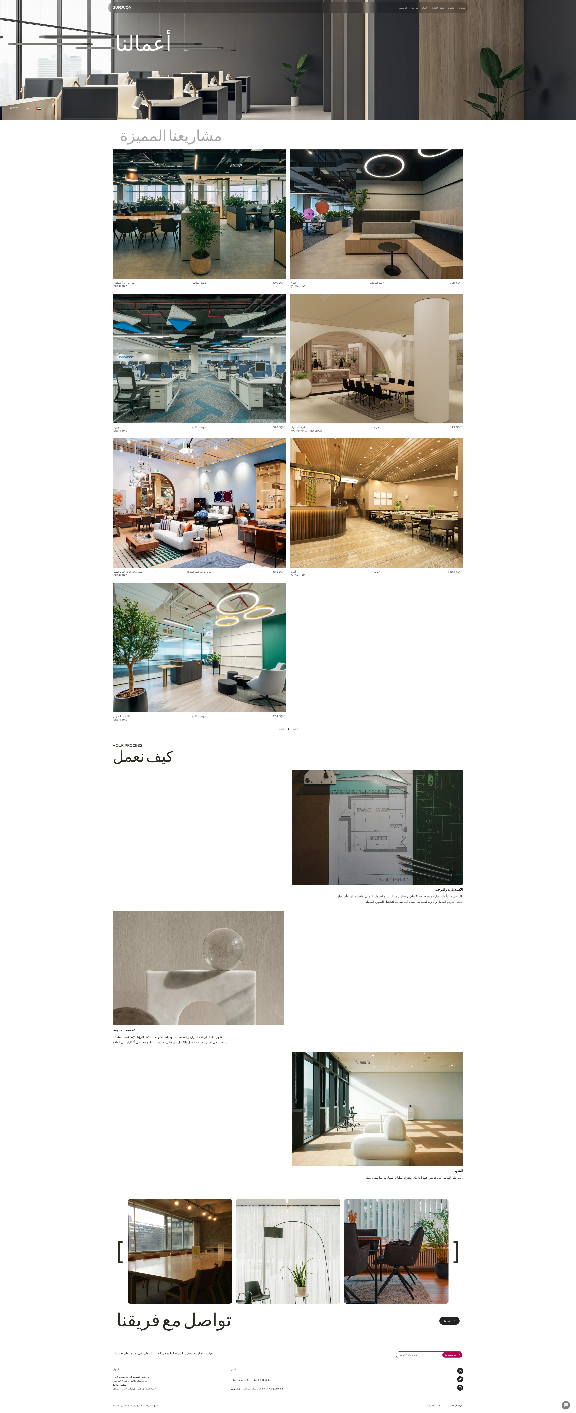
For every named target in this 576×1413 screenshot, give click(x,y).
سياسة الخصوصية (434, 1405)
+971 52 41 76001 (262, 1380)
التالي (295, 729)
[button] (199, 219)
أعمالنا (425, 7)
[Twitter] (460, 1379)
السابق (281, 729)
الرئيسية (403, 7)
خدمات (451, 7)
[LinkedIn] (460, 1371)
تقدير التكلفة (438, 7)
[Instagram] (460, 1388)
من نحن (414, 7)
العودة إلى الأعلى (455, 1405)
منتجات (462, 7)
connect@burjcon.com (271, 1388)
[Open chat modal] (566, 1405)
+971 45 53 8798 (240, 1380)
